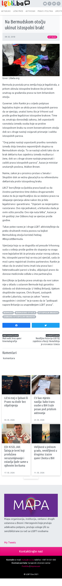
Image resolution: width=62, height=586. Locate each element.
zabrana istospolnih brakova (19, 317)
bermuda (8, 313)
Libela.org (14, 78)
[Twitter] (54, 4)
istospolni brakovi (48, 313)
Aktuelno (52, 37)
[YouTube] (45, 4)
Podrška (25, 566)
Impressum (35, 566)
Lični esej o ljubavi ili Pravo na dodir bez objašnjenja (16, 401)
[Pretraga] (58, 4)
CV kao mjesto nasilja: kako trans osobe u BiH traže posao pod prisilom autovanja (45, 405)
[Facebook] (49, 4)
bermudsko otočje (26, 313)
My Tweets (10, 542)
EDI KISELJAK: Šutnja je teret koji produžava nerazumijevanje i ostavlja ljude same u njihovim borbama (16, 456)
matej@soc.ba (28, 560)
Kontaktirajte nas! (31, 551)
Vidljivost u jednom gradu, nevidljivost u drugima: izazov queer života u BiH (45, 452)
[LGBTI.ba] (15, 3)
